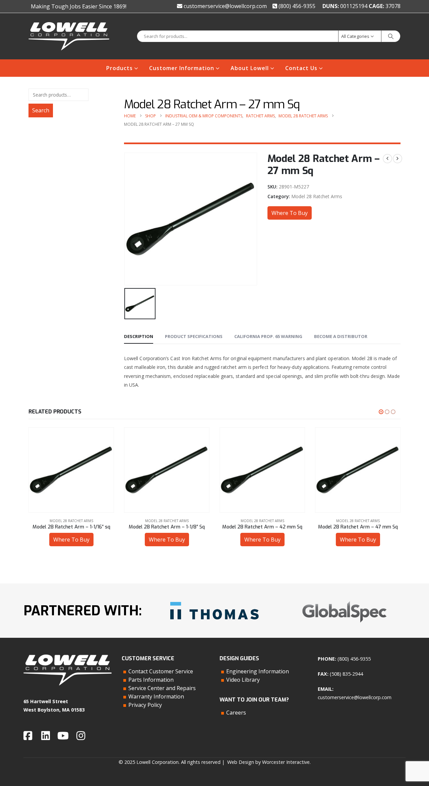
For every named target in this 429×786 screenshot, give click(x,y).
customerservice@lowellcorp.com (224, 6)
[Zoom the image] (214, 599)
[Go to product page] (71, 470)
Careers (236, 712)
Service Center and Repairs (162, 688)
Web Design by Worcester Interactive (268, 762)
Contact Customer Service (160, 671)
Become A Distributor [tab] (340, 336)
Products (119, 68)
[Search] (390, 36)
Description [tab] (138, 336)
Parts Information (151, 679)
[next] (397, 158)
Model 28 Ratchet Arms (316, 196)
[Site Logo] (68, 36)
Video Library (243, 679)
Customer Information (181, 68)
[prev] (387, 158)
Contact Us (301, 68)
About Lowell (250, 68)
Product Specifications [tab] (194, 336)
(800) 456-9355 (296, 6)
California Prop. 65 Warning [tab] (268, 336)
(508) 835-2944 (346, 674)
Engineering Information (257, 671)
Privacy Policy (145, 705)
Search (40, 110)
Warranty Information (156, 696)
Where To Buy (289, 213)
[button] (381, 412)
